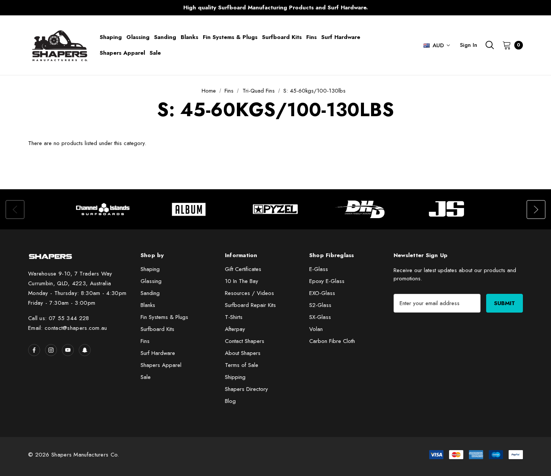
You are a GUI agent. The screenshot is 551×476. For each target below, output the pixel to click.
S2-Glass (320, 305)
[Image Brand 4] (361, 210)
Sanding (150, 293)
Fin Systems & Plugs (164, 317)
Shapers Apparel (161, 365)
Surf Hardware (158, 353)
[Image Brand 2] (189, 210)
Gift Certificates (243, 269)
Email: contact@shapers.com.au (67, 328)
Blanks (148, 305)
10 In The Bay (241, 281)
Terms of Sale (241, 365)
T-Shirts (234, 317)
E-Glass (318, 269)
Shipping (235, 377)
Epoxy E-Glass (326, 281)
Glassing (151, 281)
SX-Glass (320, 317)
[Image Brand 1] (103, 210)
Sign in (468, 45)
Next (423, 7)
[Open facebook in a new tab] (34, 350)
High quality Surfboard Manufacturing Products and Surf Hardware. (275, 7)
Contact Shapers (244, 341)
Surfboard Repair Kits (250, 305)
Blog (230, 401)
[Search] (489, 45)
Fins (145, 341)
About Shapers (243, 353)
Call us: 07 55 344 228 (58, 318)
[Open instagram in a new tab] (51, 350)
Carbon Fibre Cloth (332, 341)
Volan (316, 329)
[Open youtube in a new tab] (68, 350)
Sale (146, 377)
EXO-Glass (322, 293)
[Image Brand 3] (275, 210)
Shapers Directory (246, 389)
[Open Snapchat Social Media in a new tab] (85, 350)
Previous (128, 7)
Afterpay (235, 329)
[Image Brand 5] (447, 210)
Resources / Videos (249, 293)
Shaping (150, 269)
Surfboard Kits (157, 329)
